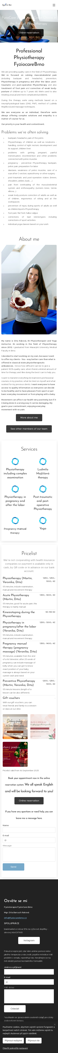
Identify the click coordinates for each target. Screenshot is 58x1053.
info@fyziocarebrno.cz (15, 918)
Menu (54, 5)
